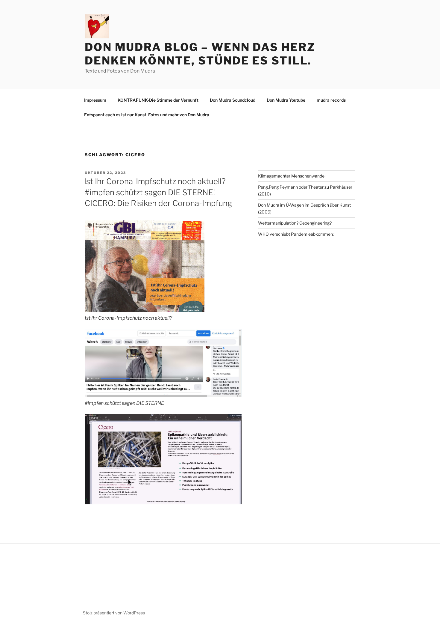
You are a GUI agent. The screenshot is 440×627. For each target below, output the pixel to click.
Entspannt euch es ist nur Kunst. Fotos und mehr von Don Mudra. (147, 114)
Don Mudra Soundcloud (232, 100)
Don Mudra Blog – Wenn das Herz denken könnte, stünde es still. (200, 53)
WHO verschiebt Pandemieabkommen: (296, 234)
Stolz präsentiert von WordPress (114, 612)
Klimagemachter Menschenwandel (291, 175)
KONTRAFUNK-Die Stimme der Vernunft (158, 100)
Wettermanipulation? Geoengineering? (295, 222)
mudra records (331, 100)
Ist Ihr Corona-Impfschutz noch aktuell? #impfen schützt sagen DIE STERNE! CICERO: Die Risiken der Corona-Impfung (158, 192)
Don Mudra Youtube (286, 100)
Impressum (95, 100)
